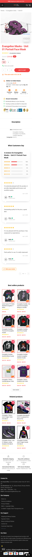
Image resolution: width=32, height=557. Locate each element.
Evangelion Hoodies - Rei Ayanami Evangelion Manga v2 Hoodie (23, 305)
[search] (27, 5)
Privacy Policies (5, 503)
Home (2, 10)
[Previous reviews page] (20, 273)
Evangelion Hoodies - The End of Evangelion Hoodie (8, 330)
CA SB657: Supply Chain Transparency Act (12, 508)
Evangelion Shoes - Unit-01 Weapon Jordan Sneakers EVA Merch (8, 442)
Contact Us (4, 523)
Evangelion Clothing (18, 132)
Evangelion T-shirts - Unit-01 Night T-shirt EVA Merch (7, 417)
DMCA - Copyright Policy (7, 506)
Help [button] (29, 554)
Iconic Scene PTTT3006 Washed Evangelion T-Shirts (8, 305)
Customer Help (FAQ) (6, 526)
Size (3, 59)
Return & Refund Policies (7, 521)
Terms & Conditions (6, 501)
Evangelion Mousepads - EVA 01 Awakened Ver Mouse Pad (23, 417)
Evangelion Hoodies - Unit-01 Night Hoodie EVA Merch (22, 442)
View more (16, 389)
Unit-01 (20, 10)
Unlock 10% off (3, 549)
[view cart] (30, 5)
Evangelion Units (11, 10)
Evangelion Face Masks (19, 133)
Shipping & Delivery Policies (8, 516)
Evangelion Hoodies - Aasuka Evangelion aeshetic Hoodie (22, 356)
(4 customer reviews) (15, 53)
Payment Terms (5, 519)
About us (3, 499)
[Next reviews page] (28, 273)
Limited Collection (17, 135)
